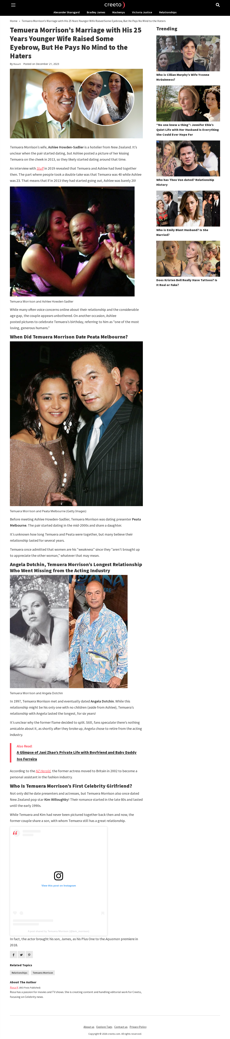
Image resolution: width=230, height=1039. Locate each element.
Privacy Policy (138, 1027)
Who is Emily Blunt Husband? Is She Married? (182, 232)
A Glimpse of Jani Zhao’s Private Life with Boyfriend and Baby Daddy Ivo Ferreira (77, 755)
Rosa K (17, 64)
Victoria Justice (142, 12)
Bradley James (96, 12)
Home (13, 21)
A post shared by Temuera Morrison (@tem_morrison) (58, 931)
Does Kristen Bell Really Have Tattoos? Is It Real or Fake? (186, 282)
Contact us (121, 1027)
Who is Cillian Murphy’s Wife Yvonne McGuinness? (182, 77)
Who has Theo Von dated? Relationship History (185, 182)
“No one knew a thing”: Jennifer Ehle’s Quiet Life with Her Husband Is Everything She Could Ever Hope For (187, 130)
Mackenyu (118, 12)
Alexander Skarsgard (67, 12)
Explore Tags (104, 1027)
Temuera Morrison (43, 972)
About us (89, 1027)
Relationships (167, 12)
